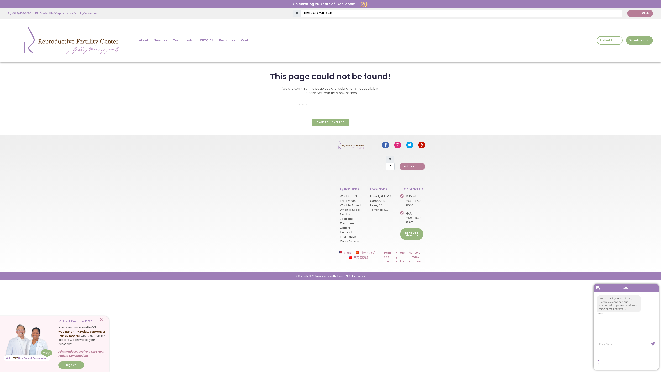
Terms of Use (387, 257)
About (143, 40)
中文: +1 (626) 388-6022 (413, 217)
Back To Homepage (330, 122)
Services (160, 40)
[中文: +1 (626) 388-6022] (402, 213)
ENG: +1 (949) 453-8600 (413, 200)
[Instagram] (397, 145)
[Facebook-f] (385, 145)
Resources (227, 40)
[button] (101, 319)
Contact (247, 40)
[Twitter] (409, 145)
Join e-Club (640, 13)
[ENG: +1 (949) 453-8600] (402, 196)
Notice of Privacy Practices (415, 257)
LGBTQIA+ (205, 40)
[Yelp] (421, 145)
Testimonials (183, 40)
